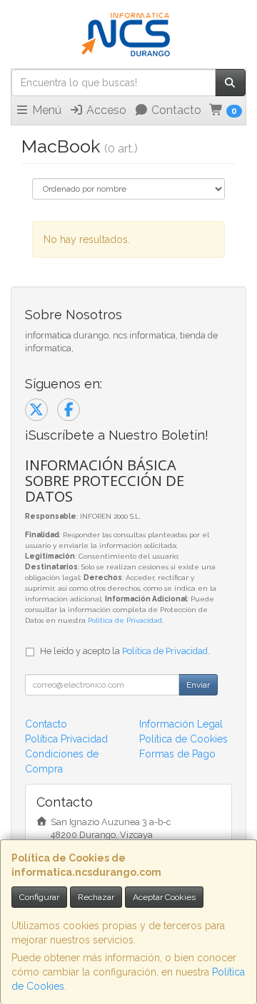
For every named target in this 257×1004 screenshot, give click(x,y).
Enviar (198, 685)
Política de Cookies (183, 739)
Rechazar (96, 897)
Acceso (105, 110)
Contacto (174, 110)
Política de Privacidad (125, 620)
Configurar (39, 897)
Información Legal (181, 724)
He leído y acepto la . (125, 651)
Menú (45, 110)
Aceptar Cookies (164, 897)
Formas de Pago (177, 754)
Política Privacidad (66, 739)
